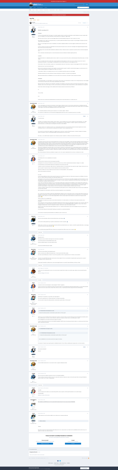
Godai (33, 413)
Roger (33, 155)
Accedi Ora (73, 443)
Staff (56, 9)
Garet (33, 268)
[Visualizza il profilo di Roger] (33, 159)
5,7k (33, 243)
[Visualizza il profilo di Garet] (33, 271)
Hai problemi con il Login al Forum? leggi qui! (58, 1)
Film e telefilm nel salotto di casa (42, 23)
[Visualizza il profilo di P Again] (33, 391)
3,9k (33, 408)
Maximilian (33, 249)
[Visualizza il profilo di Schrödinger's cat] (33, 404)
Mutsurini (33, 216)
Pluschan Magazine (40, 7)
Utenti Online (46, 9)
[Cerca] (88, 7)
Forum (30, 9)
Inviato (41, 103)
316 (33, 111)
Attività (35, 7)
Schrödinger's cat (33, 400)
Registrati (87, 4)
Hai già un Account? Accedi (79, 4)
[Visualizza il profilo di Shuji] (31, 23)
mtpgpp (33, 235)
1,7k (33, 276)
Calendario (41, 9)
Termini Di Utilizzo (47, 468)
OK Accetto (85, 468)
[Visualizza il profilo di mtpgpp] (33, 238)
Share (80, 22)
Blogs (33, 9)
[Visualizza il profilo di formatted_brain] (33, 107)
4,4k (33, 422)
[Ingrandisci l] (41, 196)
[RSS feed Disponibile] (88, 458)
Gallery (37, 9)
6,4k (33, 225)
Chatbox (46, 7)
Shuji (34, 22)
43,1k (34, 36)
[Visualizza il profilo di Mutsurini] (33, 220)
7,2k (33, 257)
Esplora (31, 7)
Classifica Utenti (52, 9)
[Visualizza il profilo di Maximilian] (33, 253)
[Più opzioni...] (87, 27)
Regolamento (61, 9)
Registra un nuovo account (45, 443)
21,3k (34, 316)
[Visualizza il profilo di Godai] (33, 417)
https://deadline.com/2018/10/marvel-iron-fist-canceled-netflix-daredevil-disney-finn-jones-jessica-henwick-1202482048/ (56, 401)
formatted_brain (33, 103)
